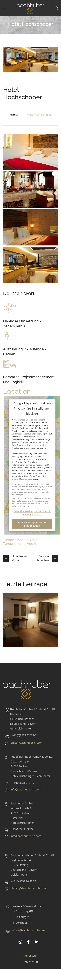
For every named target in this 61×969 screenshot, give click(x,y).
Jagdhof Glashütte (26, 608)
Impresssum (30, 955)
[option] (31, 622)
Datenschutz (30, 962)
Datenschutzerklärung (29, 479)
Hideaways (15, 613)
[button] (32, 524)
